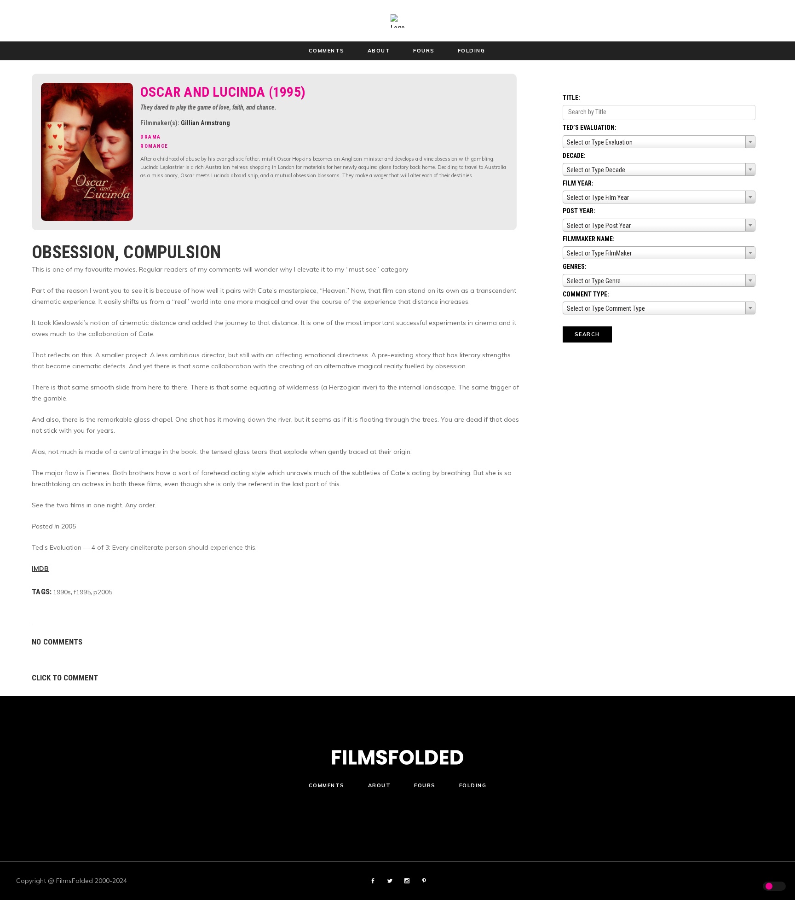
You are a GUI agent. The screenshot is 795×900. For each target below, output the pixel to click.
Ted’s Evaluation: (589, 127)
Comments (327, 785)
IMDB (40, 568)
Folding (473, 785)
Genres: (575, 266)
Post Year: (579, 211)
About (379, 785)
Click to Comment (65, 677)
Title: (571, 97)
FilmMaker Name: (589, 239)
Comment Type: (586, 294)
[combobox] (659, 141)
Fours (425, 785)
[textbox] (659, 142)
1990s (62, 592)
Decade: (574, 155)
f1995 (82, 592)
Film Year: (578, 183)
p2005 (102, 592)
